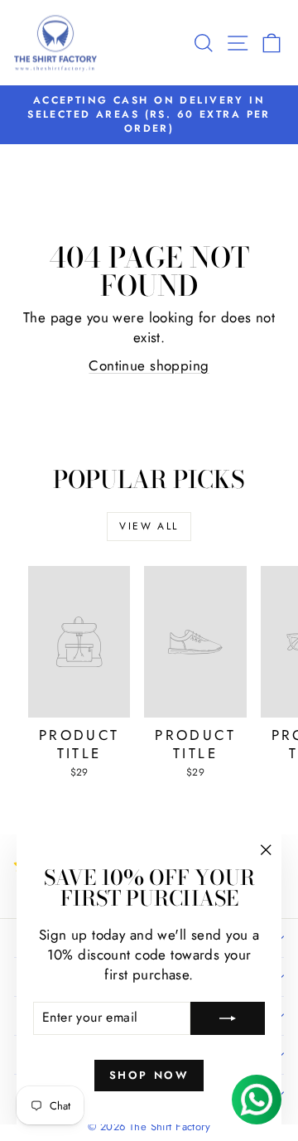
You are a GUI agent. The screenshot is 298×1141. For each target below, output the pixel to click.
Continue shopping (149, 365)
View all (148, 526)
